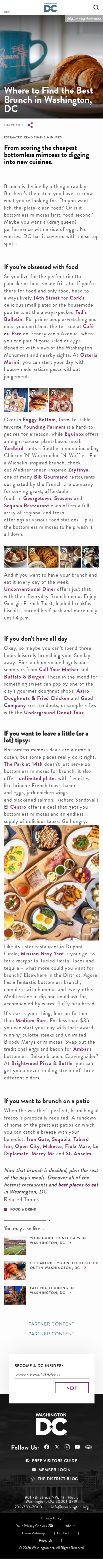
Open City (27, 1146)
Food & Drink (23, 1209)
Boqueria (86, 934)
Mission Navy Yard (42, 953)
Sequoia (61, 1139)
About (70, 1525)
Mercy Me (43, 1153)
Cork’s (77, 298)
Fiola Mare (77, 1146)
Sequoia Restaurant (26, 505)
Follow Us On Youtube (75, 1447)
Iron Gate (38, 1139)
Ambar (81, 1049)
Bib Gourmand (51, 477)
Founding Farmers (44, 427)
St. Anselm (78, 1153)
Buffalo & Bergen (24, 677)
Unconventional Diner (30, 589)
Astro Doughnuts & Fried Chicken (46, 694)
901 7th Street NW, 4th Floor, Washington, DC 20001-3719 (51, 1499)
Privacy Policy (51, 1518)
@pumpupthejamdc (84, 18)
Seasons (63, 498)
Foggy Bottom (39, 419)
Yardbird (14, 448)
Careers (27, 1533)
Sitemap (39, 1533)
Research (45, 1540)
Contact (63, 1533)
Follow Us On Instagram (65, 1447)
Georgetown (37, 498)
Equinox (74, 434)
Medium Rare (31, 1020)
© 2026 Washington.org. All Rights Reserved (51, 1547)
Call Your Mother (59, 669)
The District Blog (58, 1479)
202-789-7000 (28, 1507)
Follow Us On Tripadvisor (86, 1447)
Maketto (52, 1146)
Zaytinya (78, 470)
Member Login (54, 1470)
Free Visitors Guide (54, 1461)
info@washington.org (69, 1507)
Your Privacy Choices (31, 1525)
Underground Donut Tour (54, 712)
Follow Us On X (54, 1447)
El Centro (15, 807)
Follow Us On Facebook (44, 1447)
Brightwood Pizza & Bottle (41, 1063)
